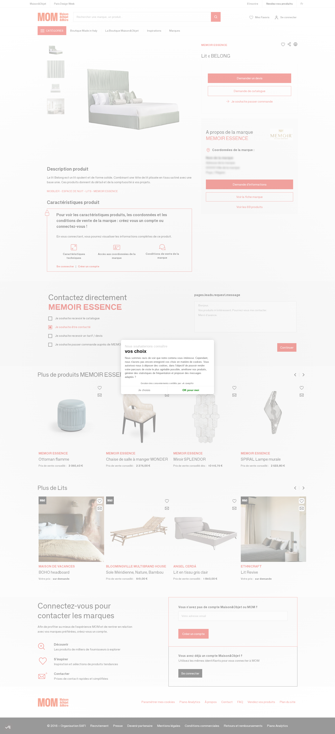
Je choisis (144, 390)
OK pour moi (190, 390)
